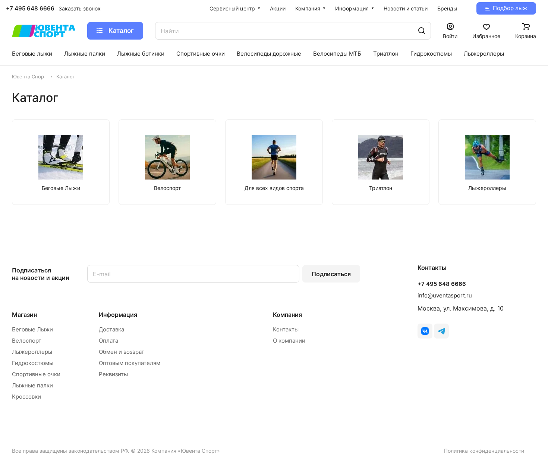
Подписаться (331, 274)
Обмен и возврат (121, 351)
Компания (287, 314)
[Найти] (421, 31)
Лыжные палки (32, 385)
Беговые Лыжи (32, 329)
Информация (118, 314)
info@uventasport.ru (445, 295)
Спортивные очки (36, 374)
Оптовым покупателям (129, 362)
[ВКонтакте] (425, 331)
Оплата (108, 340)
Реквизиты (113, 374)
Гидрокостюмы (32, 362)
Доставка (111, 329)
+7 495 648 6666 (30, 8)
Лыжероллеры (32, 351)
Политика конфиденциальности (484, 450)
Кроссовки (26, 396)
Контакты (286, 329)
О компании (289, 340)
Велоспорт (26, 340)
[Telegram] (441, 331)
